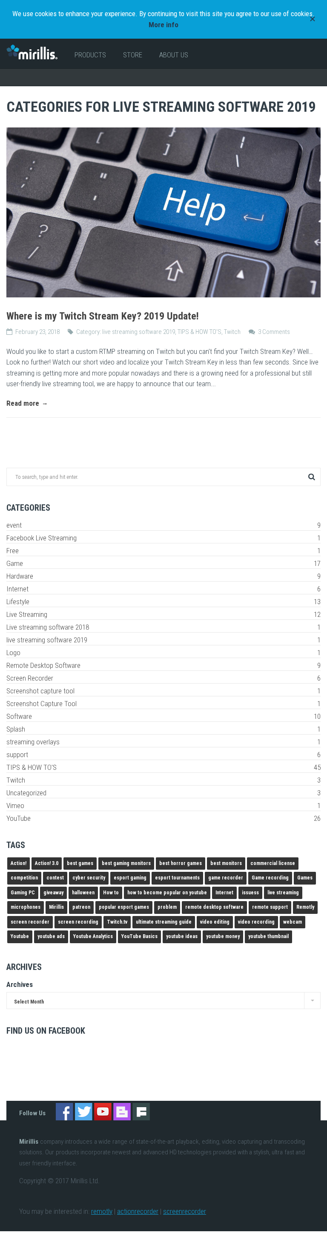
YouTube (163, 818)
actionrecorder (137, 1211)
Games (305, 878)
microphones (25, 907)
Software (163, 716)
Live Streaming (163, 614)
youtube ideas (182, 936)
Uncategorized (163, 793)
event (163, 525)
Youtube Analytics (93, 936)
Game (163, 563)
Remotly (305, 907)
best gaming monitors (126, 863)
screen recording (78, 922)
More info (163, 24)
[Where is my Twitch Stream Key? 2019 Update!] (163, 212)
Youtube (20, 936)
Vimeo (163, 805)
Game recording (270, 878)
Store (132, 55)
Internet (163, 589)
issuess (250, 893)
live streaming (283, 893)
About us (173, 55)
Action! (18, 863)
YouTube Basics (139, 936)
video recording (256, 922)
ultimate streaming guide (164, 922)
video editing (214, 922)
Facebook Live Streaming (163, 538)
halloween (83, 893)
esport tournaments (177, 878)
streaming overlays (163, 742)
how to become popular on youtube (167, 893)
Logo (163, 652)
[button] (311, 477)
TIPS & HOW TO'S (199, 332)
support (163, 754)
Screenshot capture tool (163, 691)
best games (80, 863)
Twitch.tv (117, 922)
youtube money (223, 936)
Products (90, 55)
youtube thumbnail (268, 936)
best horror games (180, 863)
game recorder (225, 878)
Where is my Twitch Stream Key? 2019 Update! (102, 316)
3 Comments (274, 332)
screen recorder (30, 922)
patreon (81, 907)
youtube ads (51, 936)
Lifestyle (163, 601)
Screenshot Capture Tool (163, 703)
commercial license (272, 863)
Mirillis (56, 907)
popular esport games (124, 907)
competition (24, 878)
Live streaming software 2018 (163, 627)
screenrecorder (184, 1211)
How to (111, 893)
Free (163, 550)
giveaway (53, 893)
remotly (101, 1211)
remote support (270, 907)
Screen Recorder (163, 678)
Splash (163, 729)
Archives (19, 984)
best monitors (226, 863)
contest (55, 878)
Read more (23, 403)
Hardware (163, 576)
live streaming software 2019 (138, 332)
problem (167, 907)
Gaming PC (23, 893)
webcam (292, 922)
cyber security (88, 878)
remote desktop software (214, 907)
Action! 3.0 (46, 863)
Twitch (232, 332)
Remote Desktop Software (163, 665)
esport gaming (130, 878)
